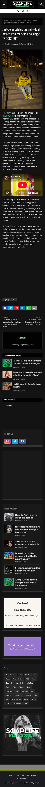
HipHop (12, 20)
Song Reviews (11, 675)
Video (8, 679)
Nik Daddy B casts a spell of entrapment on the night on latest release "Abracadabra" (26, 556)
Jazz (17, 691)
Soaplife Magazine (11, 44)
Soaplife (37, 783)
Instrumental (16, 699)
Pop (35, 675)
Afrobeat (25, 691)
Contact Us (31, 775)
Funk (7, 703)
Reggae (28, 695)
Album (21, 687)
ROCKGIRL (8, 115)
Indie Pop (29, 683)
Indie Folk (9, 691)
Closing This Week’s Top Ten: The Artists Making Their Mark (26, 516)
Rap (20, 675)
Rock (7, 687)
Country (8, 695)
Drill (36, 695)
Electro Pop (18, 695)
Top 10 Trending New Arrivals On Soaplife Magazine (27, 385)
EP (32, 691)
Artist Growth (16, 703)
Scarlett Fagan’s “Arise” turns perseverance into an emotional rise (27, 543)
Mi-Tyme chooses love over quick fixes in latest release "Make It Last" (27, 569)
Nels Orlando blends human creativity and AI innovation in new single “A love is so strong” (27, 529)
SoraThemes (18, 783)
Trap (14, 300)
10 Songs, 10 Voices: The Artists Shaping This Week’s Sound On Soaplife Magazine (27, 362)
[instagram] (23, 11)
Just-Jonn (6, 112)
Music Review (18, 679)
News (28, 687)
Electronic (9, 683)
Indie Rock (19, 683)
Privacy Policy (22, 778)
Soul (7, 699)
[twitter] (27, 11)
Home (6, 20)
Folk (14, 687)
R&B (27, 679)
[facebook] (18, 11)
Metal (26, 699)
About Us (20, 775)
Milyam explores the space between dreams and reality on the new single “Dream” (27, 373)
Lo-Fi (26, 703)
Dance (33, 699)
